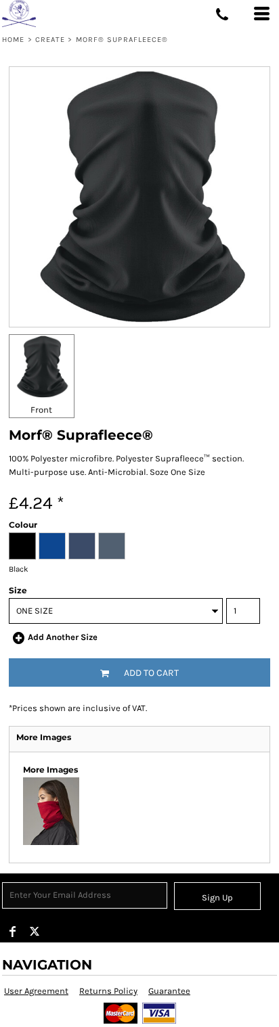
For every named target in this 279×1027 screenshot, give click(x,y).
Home (13, 39)
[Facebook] (12, 931)
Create (50, 39)
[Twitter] (34, 931)
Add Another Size (63, 637)
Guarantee (169, 991)
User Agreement (36, 991)
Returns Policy (108, 991)
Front (41, 410)
